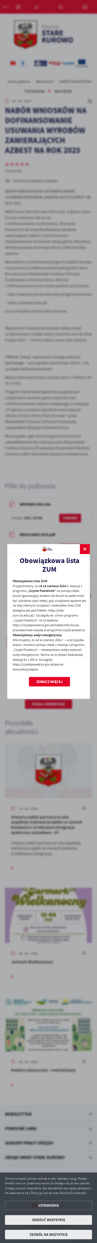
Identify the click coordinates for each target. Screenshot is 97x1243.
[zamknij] (85, 549)
